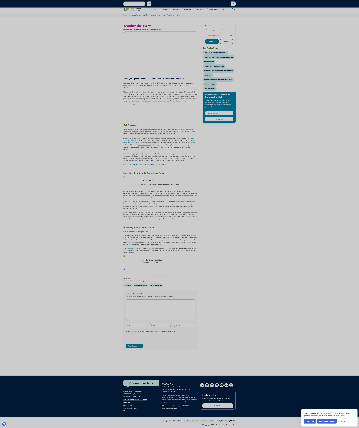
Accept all (310, 421)
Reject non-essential (327, 421)
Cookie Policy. (339, 416)
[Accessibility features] (4, 424)
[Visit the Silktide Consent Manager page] (353, 421)
